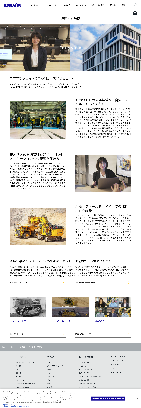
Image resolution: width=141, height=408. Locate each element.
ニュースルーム (80, 5)
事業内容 (67, 5)
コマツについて (36, 5)
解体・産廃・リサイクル (55, 366)
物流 (48, 383)
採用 (123, 5)
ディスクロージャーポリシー (88, 387)
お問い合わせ (116, 372)
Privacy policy (8, 404)
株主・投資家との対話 (86, 369)
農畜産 (49, 369)
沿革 (17, 369)
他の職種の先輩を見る (85, 282)
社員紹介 (99, 320)
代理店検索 (112, 5)
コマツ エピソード (61, 320)
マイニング (51, 376)
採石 (48, 380)
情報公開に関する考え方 (87, 383)
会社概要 (18, 366)
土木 (48, 362)
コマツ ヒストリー (19, 320)
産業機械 (50, 387)
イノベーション (21, 380)
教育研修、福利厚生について (22, 282)
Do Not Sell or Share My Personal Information (108, 399)
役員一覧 (18, 373)
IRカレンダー (83, 366)
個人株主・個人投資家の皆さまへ (90, 376)
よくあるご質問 (84, 380)
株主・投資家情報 (97, 5)
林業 (48, 373)
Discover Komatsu (22, 387)
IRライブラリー (84, 362)
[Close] (137, 398)
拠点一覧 (18, 376)
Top (3, 347)
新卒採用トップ (17, 333)
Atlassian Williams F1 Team (25, 383)
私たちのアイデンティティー (25, 362)
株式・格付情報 (84, 373)
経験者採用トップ (83, 333)
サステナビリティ (53, 5)
